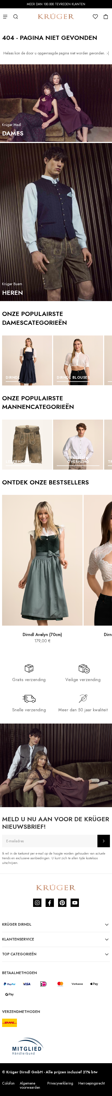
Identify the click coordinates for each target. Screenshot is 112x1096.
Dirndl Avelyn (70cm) (42, 634)
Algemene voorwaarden (30, 1085)
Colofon (8, 1083)
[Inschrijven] (103, 841)
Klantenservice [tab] (18, 939)
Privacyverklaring (60, 1083)
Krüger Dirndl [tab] (17, 924)
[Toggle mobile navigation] (5, 16)
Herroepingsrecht (91, 1083)
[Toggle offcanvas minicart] (106, 16)
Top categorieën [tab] (19, 954)
